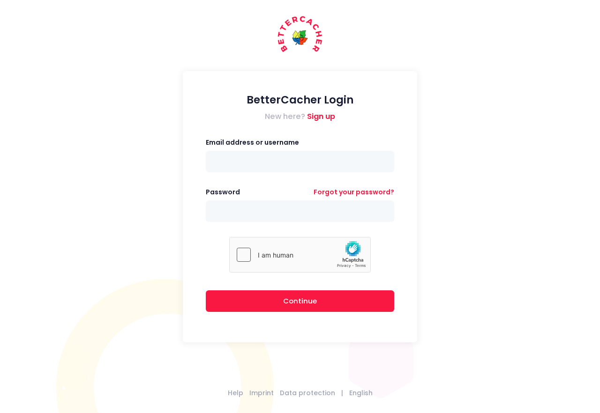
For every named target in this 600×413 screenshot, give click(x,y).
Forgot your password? (354, 192)
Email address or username (252, 142)
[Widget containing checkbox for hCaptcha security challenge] (300, 255)
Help (235, 393)
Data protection (307, 393)
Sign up (321, 116)
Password (223, 192)
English (361, 393)
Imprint (261, 393)
